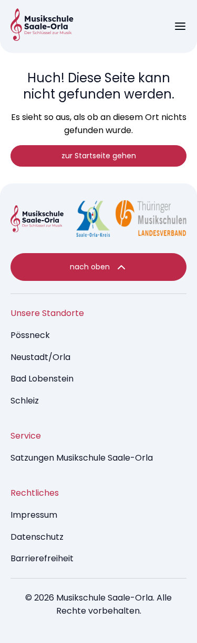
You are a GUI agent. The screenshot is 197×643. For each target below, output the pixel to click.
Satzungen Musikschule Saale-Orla (82, 458)
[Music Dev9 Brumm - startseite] (37, 220)
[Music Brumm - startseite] (42, 26)
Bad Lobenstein (42, 379)
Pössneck (30, 335)
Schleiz (25, 401)
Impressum (34, 515)
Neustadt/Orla (40, 357)
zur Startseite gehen (98, 155)
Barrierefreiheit (42, 558)
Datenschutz (37, 537)
